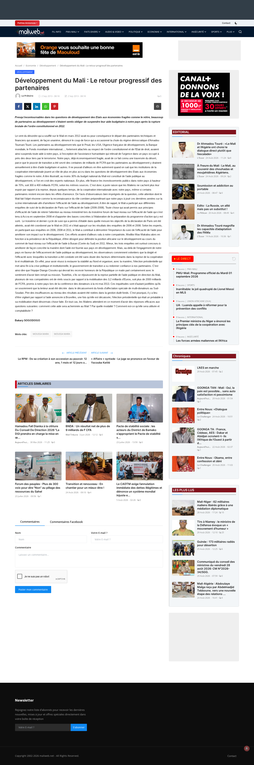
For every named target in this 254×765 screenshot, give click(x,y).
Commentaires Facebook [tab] (66, 522)
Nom (18, 532)
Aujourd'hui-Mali (22, 442)
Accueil (18, 65)
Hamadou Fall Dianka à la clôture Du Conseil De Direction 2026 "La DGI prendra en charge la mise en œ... (37, 431)
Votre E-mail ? (99, 532)
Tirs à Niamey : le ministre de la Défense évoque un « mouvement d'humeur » (216, 525)
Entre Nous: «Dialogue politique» (212, 411)
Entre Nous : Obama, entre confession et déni (214, 459)
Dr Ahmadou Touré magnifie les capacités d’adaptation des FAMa (215, 229)
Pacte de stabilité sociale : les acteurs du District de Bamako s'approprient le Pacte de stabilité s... (138, 431)
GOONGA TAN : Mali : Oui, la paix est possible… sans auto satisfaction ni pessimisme (216, 391)
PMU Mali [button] (71, 31)
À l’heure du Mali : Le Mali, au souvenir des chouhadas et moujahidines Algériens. (216, 169)
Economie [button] (153, 31)
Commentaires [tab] (30, 522)
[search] (240, 32)
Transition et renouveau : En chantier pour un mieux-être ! (85, 485)
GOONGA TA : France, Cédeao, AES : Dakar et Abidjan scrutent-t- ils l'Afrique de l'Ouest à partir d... (214, 436)
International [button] (175, 31)
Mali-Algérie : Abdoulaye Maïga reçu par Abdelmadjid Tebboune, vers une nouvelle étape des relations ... (216, 589)
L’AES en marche (208, 367)
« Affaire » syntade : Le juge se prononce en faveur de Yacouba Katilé (125, 360)
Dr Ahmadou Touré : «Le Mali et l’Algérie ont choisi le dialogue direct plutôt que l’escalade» (216, 149)
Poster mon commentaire (33, 589)
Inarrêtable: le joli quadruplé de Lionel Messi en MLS (205, 290)
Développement (48, 65)
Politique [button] (134, 31)
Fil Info (56, 31)
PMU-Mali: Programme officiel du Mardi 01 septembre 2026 (204, 274)
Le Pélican (202, 212)
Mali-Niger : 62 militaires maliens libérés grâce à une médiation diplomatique (215, 505)
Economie (31, 65)
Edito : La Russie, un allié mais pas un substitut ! (213, 207)
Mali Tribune (72, 434)
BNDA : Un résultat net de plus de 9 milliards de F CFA (88, 428)
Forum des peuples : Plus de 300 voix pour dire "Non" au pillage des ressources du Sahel (37, 487)
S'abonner (79, 727)
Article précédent (76, 352)
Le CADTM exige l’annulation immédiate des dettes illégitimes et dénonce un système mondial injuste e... (139, 489)
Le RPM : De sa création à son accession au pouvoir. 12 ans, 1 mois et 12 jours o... (52, 360)
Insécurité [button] (197, 31)
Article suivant (100, 352)
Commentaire (23, 547)
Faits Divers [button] (91, 31)
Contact (226, 22)
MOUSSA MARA (41, 333)
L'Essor (200, 157)
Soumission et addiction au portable (215, 187)
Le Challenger (204, 416)
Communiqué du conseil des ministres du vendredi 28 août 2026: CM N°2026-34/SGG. (216, 567)
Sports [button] (215, 31)
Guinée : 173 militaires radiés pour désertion (216, 543)
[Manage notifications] (247, 748)
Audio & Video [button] (113, 31)
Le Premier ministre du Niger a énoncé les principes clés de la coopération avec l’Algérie (203, 324)
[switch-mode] (236, 23)
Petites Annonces (26, 22)
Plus (229, 31)
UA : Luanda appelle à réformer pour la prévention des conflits (201, 306)
